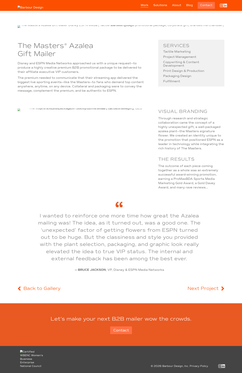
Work (144, 5)
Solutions (160, 5)
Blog (189, 5)
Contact (206, 5)
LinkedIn (227, 5)
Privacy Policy (199, 366)
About (176, 5)
